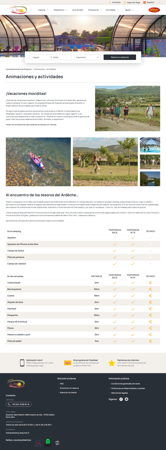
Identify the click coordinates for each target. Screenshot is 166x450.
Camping (41, 10)
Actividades (111, 10)
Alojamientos (59, 10)
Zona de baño (77, 10)
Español (150, 2)
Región (128, 10)
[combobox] (88, 57)
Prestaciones (93, 10)
